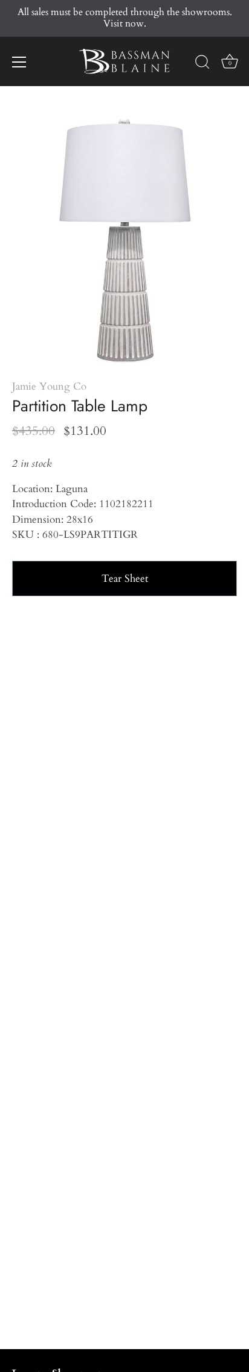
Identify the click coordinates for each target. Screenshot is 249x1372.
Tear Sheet (125, 578)
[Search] (202, 64)
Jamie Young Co (49, 386)
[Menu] (19, 62)
